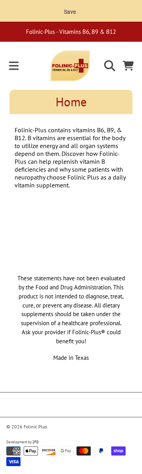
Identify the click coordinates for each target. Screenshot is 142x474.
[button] (13, 65)
